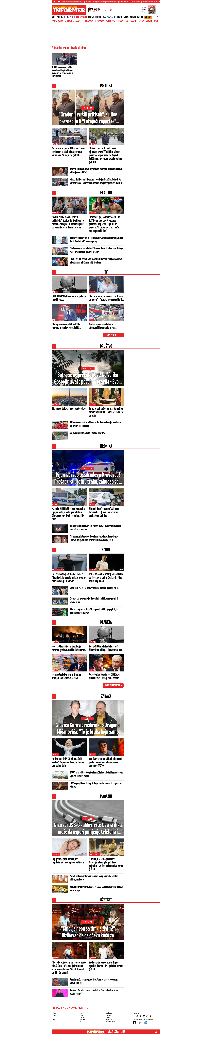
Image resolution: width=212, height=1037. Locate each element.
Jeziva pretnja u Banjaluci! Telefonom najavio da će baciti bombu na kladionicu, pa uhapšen (95, 528)
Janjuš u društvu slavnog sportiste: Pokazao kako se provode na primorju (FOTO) (94, 981)
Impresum (109, 1020)
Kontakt (108, 1017)
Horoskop (99, 21)
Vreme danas (87, 21)
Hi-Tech (88, 818)
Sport (81, 1013)
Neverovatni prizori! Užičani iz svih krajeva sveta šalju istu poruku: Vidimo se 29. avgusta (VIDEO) (68, 152)
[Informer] (105, 10)
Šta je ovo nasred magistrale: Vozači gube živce (88, 433)
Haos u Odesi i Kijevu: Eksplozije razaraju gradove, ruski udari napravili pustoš (69, 648)
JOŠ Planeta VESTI (112, 685)
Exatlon (55, 213)
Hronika (98, 17)
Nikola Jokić (122, 21)
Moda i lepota (94, 855)
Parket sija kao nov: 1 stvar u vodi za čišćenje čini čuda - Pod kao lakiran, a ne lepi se (94, 878)
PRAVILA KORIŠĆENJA (112, 1022)
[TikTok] (151, 1016)
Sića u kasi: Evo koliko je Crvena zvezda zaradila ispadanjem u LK (94, 588)
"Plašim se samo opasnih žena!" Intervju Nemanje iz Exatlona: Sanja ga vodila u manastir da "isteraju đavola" (96, 250)
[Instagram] (141, 1016)
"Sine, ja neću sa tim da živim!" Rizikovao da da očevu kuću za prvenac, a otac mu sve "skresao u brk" (88, 932)
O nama (108, 1015)
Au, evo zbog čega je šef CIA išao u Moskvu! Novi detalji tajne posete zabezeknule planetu (104, 676)
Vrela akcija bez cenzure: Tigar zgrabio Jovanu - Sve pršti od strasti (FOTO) (106, 966)
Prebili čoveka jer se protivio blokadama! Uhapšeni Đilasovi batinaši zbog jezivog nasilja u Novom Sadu (62, 71)
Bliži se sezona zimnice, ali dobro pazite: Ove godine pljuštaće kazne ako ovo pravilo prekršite (95, 424)
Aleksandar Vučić (72, 21)
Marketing (109, 1013)
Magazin (133, 17)
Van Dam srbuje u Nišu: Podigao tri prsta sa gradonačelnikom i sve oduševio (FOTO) (105, 762)
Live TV (55, 292)
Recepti (133, 21)
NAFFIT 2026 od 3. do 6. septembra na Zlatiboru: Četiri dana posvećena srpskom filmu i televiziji (96, 774)
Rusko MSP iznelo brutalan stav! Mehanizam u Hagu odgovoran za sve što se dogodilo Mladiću (105, 648)
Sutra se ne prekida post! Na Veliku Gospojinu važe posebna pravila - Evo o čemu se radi (88, 378)
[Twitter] (137, 1016)
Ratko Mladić (57, 21)
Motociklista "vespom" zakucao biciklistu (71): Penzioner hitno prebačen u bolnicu (104, 512)
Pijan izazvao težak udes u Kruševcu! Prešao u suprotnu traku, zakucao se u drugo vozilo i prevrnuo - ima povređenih (87, 478)
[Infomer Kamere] (95, 10)
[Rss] (147, 1016)
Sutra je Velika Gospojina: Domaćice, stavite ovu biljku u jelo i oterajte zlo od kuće (106, 412)
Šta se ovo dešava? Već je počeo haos (69, 409)
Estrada (87, 922)
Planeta (119, 17)
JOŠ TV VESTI (112, 335)
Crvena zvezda (58, 570)
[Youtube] (144, 1016)
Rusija (141, 21)
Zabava (126, 17)
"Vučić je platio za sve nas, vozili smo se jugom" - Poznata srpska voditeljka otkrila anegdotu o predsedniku (106, 298)
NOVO (53, 17)
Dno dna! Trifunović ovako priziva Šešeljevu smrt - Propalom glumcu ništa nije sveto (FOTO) (96, 171)
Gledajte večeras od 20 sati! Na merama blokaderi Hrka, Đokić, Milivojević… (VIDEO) (66, 326)
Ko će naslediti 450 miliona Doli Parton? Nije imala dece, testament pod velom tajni (68, 762)
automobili (110, 21)
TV (52, 1017)
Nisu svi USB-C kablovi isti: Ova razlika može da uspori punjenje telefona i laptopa (88, 829)
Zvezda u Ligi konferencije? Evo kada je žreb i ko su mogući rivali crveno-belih (94, 600)
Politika (59, 17)
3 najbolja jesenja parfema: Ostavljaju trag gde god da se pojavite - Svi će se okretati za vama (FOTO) (106, 864)
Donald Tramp (152, 21)
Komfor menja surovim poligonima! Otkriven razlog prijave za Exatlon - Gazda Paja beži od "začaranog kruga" (97, 240)
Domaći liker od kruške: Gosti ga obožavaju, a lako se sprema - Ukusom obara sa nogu (96, 888)
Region (54, 504)
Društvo (91, 17)
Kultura (87, 718)
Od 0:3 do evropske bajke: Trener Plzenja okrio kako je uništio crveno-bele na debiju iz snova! (69, 578)
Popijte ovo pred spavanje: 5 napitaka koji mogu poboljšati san (68, 860)
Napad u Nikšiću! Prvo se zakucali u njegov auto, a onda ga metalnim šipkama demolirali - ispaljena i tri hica (68, 514)
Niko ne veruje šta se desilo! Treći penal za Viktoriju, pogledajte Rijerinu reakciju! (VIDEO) (94, 611)
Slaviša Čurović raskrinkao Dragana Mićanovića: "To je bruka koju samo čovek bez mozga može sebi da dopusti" (88, 728)
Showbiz (55, 754)
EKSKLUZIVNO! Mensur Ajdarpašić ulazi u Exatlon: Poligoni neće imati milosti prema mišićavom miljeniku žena (96, 261)
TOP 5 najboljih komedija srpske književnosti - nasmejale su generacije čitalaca (96, 785)
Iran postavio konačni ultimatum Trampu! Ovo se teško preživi (66, 676)
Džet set (140, 17)
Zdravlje (55, 855)
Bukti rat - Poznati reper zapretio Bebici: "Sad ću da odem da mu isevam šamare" (94, 992)
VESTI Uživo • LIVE (116, 1032)
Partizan (92, 570)
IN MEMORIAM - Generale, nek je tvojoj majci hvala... (69, 298)
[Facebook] (134, 1016)
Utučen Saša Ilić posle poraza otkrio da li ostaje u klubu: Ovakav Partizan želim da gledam (106, 578)
